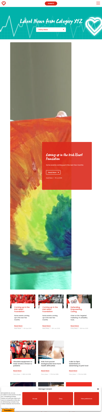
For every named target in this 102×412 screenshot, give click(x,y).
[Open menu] (98, 4)
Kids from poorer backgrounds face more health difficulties (51, 364)
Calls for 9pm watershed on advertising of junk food (78, 364)
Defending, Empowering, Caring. (76, 309)
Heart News (49, 178)
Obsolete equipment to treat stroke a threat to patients (22, 364)
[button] (98, 389)
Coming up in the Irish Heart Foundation (22, 309)
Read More (52, 172)
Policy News (43, 29)
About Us (12, 408)
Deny (60, 398)
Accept (34, 398)
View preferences (86, 398)
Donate (51, 3)
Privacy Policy (4, 408)
